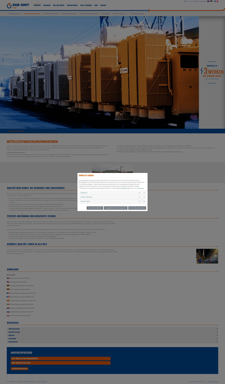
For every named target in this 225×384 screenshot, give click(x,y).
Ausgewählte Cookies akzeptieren (115, 208)
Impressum (140, 188)
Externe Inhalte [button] (85, 201)
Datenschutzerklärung (123, 188)
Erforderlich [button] (84, 193)
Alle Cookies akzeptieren (137, 208)
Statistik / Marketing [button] (86, 197)
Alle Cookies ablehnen (95, 208)
